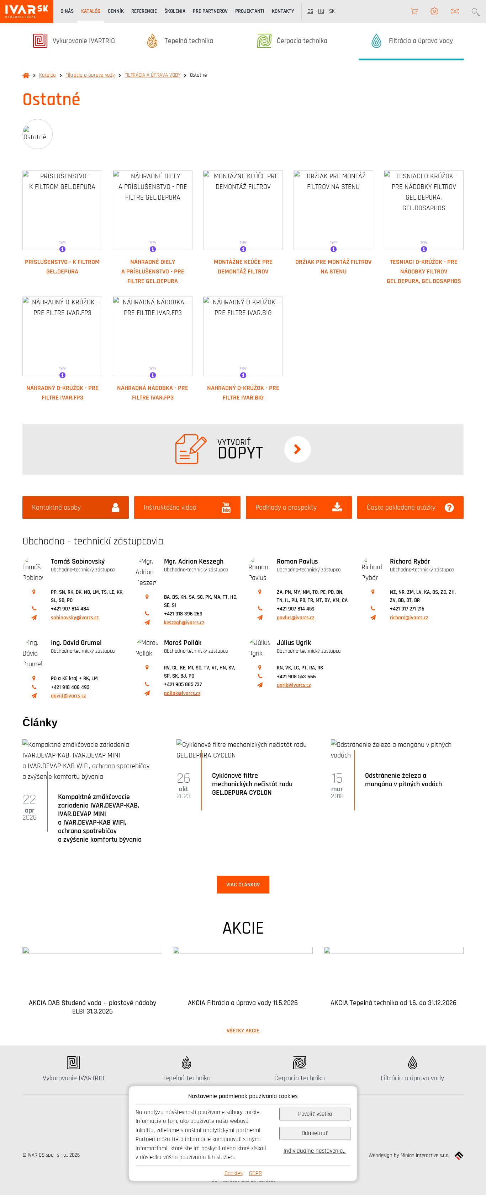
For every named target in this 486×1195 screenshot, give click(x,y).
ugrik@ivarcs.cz (294, 685)
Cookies (233, 1173)
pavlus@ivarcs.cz (295, 618)
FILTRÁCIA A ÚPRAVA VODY (152, 75)
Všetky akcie (243, 1030)
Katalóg (47, 75)
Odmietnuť (315, 1133)
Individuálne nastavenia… (315, 1150)
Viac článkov (243, 884)
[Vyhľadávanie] (475, 11)
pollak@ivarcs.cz (182, 693)
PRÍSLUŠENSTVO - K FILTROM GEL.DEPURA (62, 266)
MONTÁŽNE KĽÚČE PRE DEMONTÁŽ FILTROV (243, 266)
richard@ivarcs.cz (409, 618)
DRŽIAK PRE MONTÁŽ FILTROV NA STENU (333, 266)
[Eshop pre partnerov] (413, 11)
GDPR (255, 1173)
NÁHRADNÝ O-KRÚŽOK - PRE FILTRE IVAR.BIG (243, 392)
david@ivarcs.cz (68, 696)
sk (332, 11)
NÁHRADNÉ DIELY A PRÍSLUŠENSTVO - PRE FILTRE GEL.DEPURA (152, 271)
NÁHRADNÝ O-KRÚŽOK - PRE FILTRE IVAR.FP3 (62, 392)
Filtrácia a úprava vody (90, 75)
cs (310, 11)
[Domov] (26, 11)
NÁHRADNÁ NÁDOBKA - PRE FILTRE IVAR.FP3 (152, 392)
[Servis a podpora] (434, 11)
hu (321, 11)
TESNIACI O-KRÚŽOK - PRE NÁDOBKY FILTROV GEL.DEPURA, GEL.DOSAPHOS (424, 271)
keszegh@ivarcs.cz (184, 623)
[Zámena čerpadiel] (455, 11)
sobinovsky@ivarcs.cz (75, 618)
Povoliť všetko (315, 1113)
